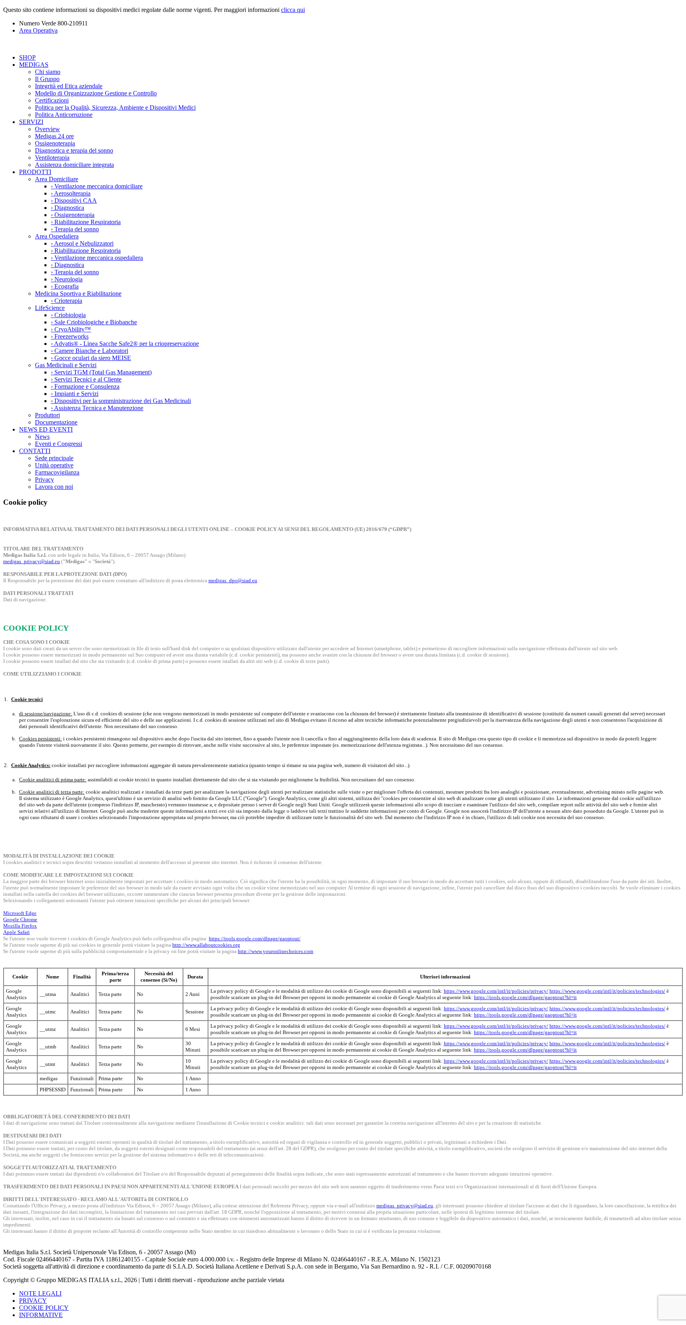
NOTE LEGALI (40, 1293)
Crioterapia (66, 300)
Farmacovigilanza (57, 472)
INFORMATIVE (41, 1314)
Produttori (47, 415)
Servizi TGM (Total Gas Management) (101, 372)
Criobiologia (68, 315)
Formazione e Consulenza (85, 386)
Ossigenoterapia (55, 143)
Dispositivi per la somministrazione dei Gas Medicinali (121, 400)
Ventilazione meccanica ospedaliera (97, 257)
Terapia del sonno (75, 229)
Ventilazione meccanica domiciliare (97, 186)
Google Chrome (20, 919)
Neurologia (67, 279)
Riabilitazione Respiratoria (86, 222)
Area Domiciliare (56, 179)
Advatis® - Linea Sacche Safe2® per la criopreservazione (125, 343)
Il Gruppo (47, 79)
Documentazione (56, 422)
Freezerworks (70, 336)
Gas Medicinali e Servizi (65, 365)
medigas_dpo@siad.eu (232, 580)
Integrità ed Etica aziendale (68, 86)
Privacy (44, 479)
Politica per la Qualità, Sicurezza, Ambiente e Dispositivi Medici (115, 107)
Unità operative (54, 465)
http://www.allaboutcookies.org (206, 945)
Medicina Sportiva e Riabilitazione (78, 293)
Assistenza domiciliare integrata (74, 164)
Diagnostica (67, 207)
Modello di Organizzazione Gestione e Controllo (96, 93)
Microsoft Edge (20, 913)
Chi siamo (47, 71)
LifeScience (50, 307)
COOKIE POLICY (44, 1307)
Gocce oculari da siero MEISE (91, 357)
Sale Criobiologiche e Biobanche (94, 322)
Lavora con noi (54, 486)
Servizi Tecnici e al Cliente (86, 379)
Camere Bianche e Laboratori (89, 350)
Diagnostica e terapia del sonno (74, 150)
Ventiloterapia (52, 157)
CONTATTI (34, 450)
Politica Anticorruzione (63, 114)
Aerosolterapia (71, 193)
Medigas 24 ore (54, 136)
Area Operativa (38, 30)
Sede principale (54, 458)
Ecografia (65, 286)
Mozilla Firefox (20, 926)
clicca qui (293, 9)
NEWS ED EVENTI (46, 429)
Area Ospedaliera (57, 236)
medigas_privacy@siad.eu (31, 561)
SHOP (27, 57)
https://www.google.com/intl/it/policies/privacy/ (496, 991)
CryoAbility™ (71, 329)
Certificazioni (52, 100)
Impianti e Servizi (74, 393)
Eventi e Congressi (58, 443)
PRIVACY (33, 1300)
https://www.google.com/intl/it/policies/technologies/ (607, 991)
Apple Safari (16, 932)
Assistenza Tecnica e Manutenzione (97, 408)
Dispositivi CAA (74, 200)
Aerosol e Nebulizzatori (82, 243)
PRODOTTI (35, 172)
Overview (47, 129)
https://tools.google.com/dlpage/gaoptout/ (255, 938)
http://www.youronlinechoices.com (275, 951)
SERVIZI (31, 121)
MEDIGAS (33, 64)
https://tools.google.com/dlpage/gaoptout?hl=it (525, 997)
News (42, 436)
